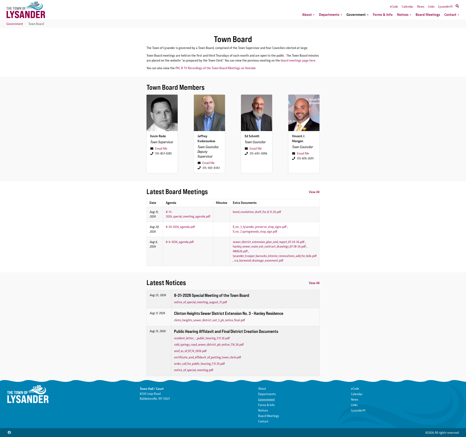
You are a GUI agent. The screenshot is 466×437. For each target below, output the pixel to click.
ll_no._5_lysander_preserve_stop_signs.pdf (260, 227)
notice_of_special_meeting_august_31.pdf (200, 302)
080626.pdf (240, 251)
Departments (329, 14)
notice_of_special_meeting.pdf (193, 370)
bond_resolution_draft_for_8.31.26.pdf (257, 212)
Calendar (407, 7)
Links (431, 7)
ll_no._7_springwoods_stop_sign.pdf (255, 232)
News (420, 7)
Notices (403, 14)
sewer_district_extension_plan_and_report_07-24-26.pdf (268, 242)
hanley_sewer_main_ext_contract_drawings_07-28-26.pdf (269, 246)
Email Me (161, 149)
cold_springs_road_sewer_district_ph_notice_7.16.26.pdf (209, 345)
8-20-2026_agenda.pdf (180, 227)
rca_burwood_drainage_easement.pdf (258, 260)
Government (356, 14)
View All (314, 192)
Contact (450, 14)
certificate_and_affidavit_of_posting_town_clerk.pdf (207, 357)
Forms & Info (383, 14)
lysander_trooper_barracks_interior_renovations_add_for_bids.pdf (275, 256)
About (307, 14)
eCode (394, 7)
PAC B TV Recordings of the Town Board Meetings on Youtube (215, 68)
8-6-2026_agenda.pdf (180, 242)
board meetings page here (298, 60)
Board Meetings (428, 14)
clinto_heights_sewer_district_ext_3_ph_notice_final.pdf (209, 320)
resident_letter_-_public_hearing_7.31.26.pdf (202, 338)
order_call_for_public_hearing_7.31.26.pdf (199, 364)
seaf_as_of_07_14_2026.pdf (190, 351)
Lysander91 (445, 7)
